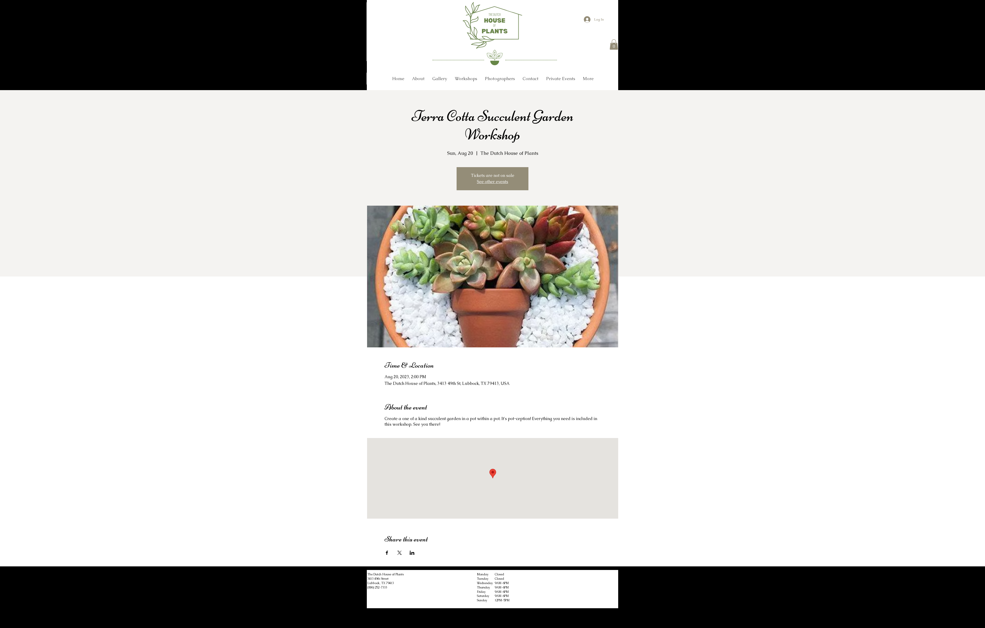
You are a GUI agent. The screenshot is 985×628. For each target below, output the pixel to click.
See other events (492, 181)
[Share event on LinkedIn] (412, 553)
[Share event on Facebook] (387, 553)
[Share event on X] (399, 553)
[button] (613, 44)
